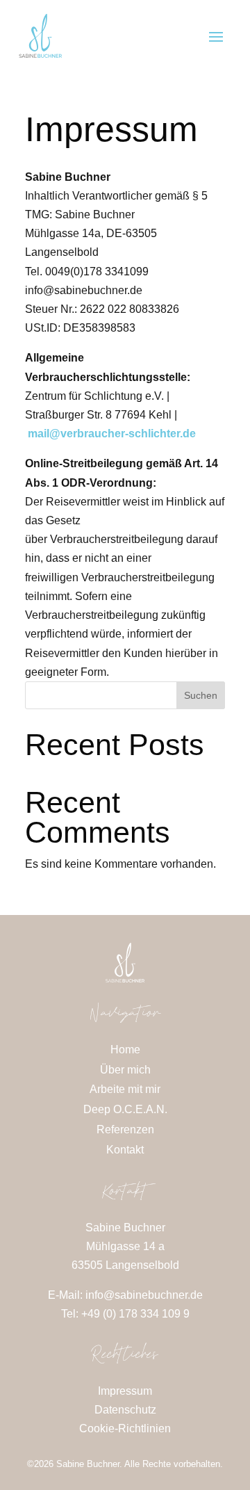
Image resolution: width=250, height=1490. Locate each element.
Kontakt (125, 1150)
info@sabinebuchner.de (144, 1295)
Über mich (125, 1070)
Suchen (200, 695)
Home (125, 1049)
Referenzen (125, 1129)
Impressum (125, 1391)
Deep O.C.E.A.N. (125, 1109)
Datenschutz (125, 1410)
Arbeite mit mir (125, 1089)
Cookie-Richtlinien (125, 1428)
